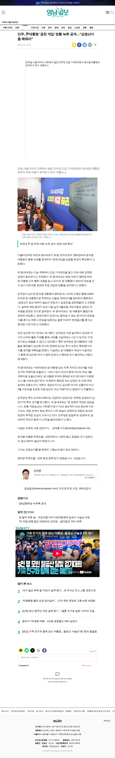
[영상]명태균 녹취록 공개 (32, 503)
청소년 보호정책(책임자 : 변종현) (58, 711)
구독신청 (30, 711)
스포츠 (77, 27)
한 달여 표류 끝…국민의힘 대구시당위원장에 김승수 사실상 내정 (54, 517)
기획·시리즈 (7, 27)
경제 (56, 27)
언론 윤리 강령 (79, 711)
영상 (70, 27)
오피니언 (35, 27)
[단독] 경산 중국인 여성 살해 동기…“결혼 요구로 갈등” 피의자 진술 (58, 610)
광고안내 (39, 711)
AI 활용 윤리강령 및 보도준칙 (98, 711)
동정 (91, 27)
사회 (43, 27)
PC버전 (107, 721)
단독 (17, 27)
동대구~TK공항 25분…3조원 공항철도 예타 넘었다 (49, 621)
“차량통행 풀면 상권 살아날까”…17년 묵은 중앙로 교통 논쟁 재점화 (58, 600)
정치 (50, 27)
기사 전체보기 (89, 477)
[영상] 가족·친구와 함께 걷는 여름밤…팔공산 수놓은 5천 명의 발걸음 (59, 631)
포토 (63, 27)
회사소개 (4, 711)
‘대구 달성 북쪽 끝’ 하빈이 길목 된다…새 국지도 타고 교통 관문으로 (59, 590)
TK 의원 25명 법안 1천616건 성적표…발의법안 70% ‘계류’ (50, 521)
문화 (85, 27)
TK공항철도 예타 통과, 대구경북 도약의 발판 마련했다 (57, 3)
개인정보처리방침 (18, 711)
